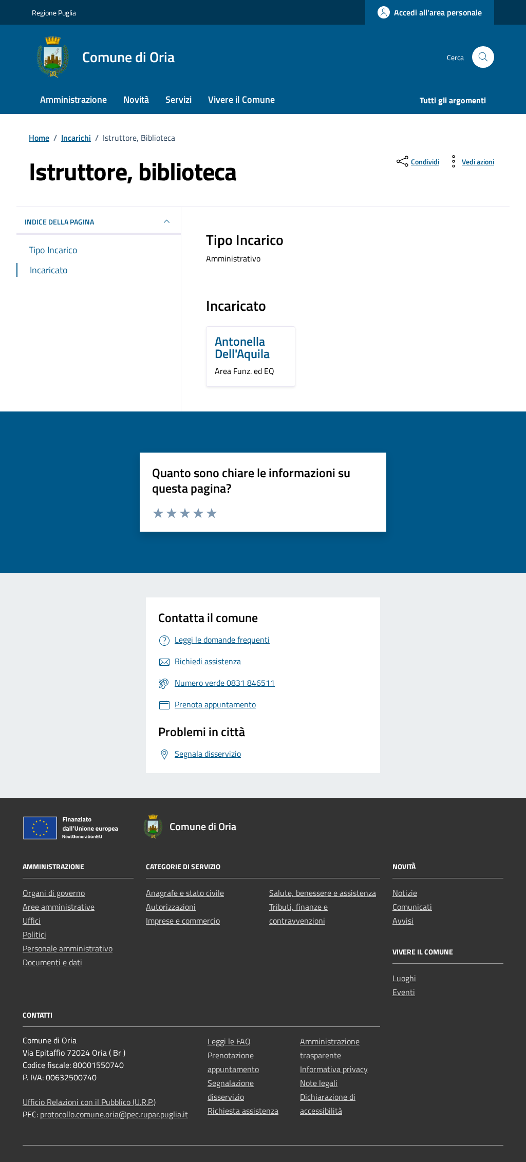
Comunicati (412, 907)
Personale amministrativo (67, 948)
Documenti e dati (52, 962)
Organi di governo (54, 893)
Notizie (404, 893)
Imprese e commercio (183, 920)
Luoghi (404, 978)
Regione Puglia (54, 12)
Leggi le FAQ (229, 1041)
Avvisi (403, 920)
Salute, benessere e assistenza (322, 893)
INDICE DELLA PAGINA (59, 221)
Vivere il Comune (241, 99)
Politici (34, 934)
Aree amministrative (59, 907)
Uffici (32, 920)
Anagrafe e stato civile (185, 893)
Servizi (178, 99)
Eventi (403, 992)
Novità (136, 99)
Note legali (318, 1083)
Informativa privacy (334, 1069)
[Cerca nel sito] (483, 57)
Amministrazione (73, 99)
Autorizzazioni (171, 907)
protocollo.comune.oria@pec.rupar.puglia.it (114, 1114)
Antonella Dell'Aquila (242, 347)
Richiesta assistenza (243, 1110)
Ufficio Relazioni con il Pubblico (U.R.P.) (89, 1102)
